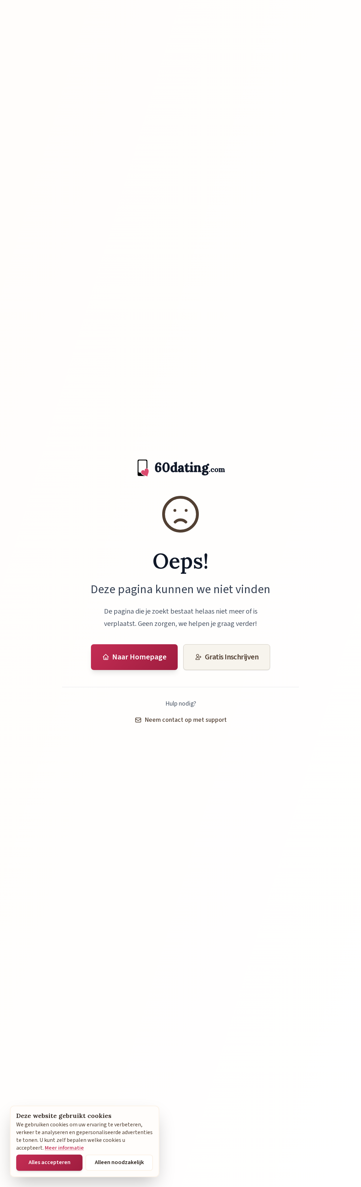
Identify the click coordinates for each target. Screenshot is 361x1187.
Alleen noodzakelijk (119, 1162)
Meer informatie (64, 1148)
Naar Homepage (139, 657)
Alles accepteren (50, 1162)
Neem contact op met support (186, 719)
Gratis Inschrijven (231, 657)
